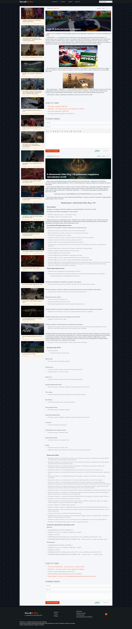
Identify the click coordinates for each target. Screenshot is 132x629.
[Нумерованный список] (62, 131)
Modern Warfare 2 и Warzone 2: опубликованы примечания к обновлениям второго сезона (72, 576)
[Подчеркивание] (51, 131)
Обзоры (70, 1)
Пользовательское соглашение (84, 616)
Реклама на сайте (80, 613)
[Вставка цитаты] (74, 131)
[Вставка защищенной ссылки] (71, 131)
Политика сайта (80, 615)
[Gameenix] (26, 1)
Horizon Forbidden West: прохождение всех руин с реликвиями (64, 574)
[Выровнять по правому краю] (58, 131)
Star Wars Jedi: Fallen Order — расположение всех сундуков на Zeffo (66, 566)
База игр (77, 1)
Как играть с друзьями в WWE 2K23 (58, 106)
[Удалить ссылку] (69, 131)
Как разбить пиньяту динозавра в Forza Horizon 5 (61, 113)
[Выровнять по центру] (56, 131)
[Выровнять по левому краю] (54, 131)
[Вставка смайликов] (65, 131)
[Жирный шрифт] (47, 131)
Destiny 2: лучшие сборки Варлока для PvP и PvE (61, 571)
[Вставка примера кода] (76, 131)
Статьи (63, 1)
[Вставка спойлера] (78, 131)
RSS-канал (79, 611)
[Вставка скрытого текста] (80, 131)
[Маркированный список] (60, 131)
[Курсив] (49, 131)
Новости (54, 1)
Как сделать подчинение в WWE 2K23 (58, 111)
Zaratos (57, 8)
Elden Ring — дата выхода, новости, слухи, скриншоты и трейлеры (66, 108)
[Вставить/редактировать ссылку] (67, 131)
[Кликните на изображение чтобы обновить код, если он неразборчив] (97, 151)
